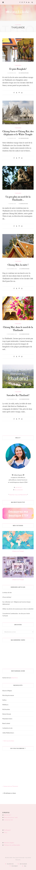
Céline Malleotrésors (8, 733)
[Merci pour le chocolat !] (18, 12)
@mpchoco (14, 677)
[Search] (32, 2)
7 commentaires (23, 203)
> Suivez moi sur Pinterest (10, 786)
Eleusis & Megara (7, 690)
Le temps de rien (7, 592)
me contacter (19, 489)
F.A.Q (5, 832)
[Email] (21, 92)
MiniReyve (5, 704)
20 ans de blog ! (6, 597)
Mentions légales (9, 842)
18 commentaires (24, 72)
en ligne (10, 793)
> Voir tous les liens (8, 741)
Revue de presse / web (11, 817)
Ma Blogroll (7, 830)
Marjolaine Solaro (7, 718)
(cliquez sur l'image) (18, 551)
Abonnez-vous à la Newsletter (18, 494)
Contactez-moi (8, 820)
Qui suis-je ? (7, 815)
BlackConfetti (6, 723)
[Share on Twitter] (16, 92)
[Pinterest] (19, 92)
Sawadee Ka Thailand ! (18, 395)
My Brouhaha (6, 709)
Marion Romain (6, 714)
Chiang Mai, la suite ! (18, 265)
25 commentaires (24, 138)
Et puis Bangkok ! (18, 69)
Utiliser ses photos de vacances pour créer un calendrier (18, 609)
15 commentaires (24, 268)
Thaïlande (18, 65)
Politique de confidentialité (12, 845)
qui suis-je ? (18, 487)
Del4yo (4, 700)
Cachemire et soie (7, 728)
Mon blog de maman (8, 695)
